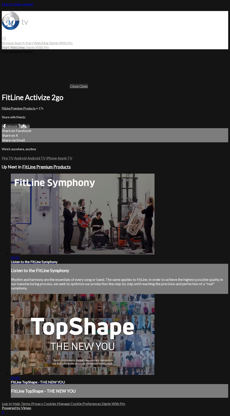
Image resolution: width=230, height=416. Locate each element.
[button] (4, 38)
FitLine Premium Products (19, 108)
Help (17, 403)
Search (19, 43)
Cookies (50, 403)
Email (25, 126)
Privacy (37, 403)
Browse (8, 43)
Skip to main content (17, 4)
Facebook (10, 126)
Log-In (7, 403)
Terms (26, 403)
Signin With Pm (61, 43)
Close (74, 86)
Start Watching (37, 43)
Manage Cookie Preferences (79, 403)
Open (83, 86)
